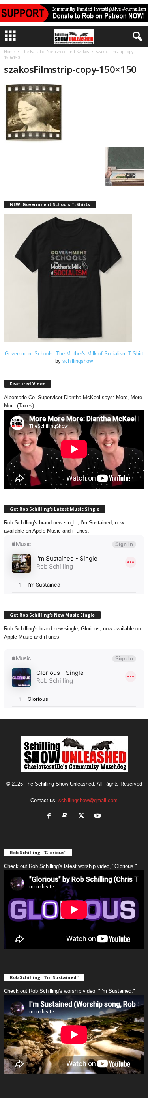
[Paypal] (67, 816)
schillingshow (77, 361)
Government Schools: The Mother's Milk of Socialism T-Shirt (74, 354)
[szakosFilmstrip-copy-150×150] (74, 113)
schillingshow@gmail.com (88, 800)
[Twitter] (83, 816)
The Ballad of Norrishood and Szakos (55, 51)
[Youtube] (98, 816)
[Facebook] (51, 816)
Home (9, 51)
